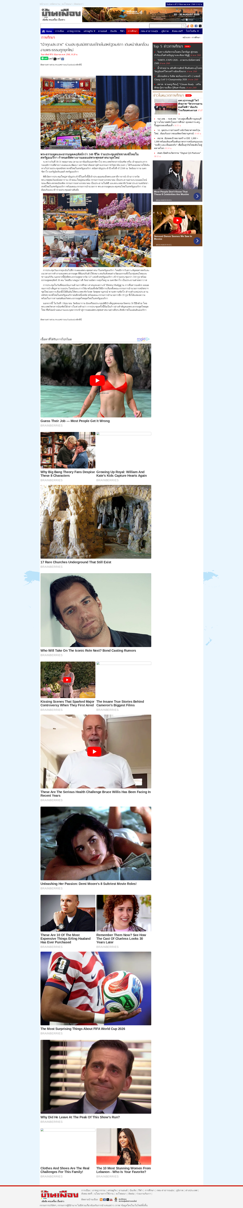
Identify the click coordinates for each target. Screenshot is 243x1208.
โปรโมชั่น (191, 31)
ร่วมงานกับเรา (143, 1193)
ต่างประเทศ (191, 1190)
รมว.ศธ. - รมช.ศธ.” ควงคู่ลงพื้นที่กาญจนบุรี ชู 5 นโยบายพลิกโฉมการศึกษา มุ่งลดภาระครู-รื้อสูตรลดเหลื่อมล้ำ (178, 122)
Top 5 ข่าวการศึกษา (168, 45)
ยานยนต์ (102, 31)
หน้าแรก (44, 4)
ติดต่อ (131, 1193)
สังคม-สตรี (177, 31)
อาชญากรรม (73, 31)
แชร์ (51, 58)
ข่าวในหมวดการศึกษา (168, 95)
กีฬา (122, 31)
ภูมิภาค (165, 31)
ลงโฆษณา (67, 4)
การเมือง (59, 31)
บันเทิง (113, 31)
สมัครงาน (55, 4)
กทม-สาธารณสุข (149, 31)
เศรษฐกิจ (88, 31)
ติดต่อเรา (78, 4)
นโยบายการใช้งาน (104, 1193)
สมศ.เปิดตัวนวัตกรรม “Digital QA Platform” (179, 153)
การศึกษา (132, 31)
